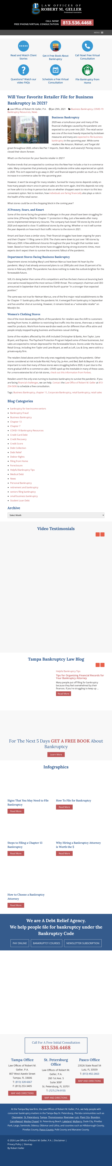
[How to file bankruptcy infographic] (76, 793)
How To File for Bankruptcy (73, 800)
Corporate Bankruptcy (59, 392)
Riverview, (69, 1117)
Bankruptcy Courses (46, 943)
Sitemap (28, 1144)
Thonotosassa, (55, 1117)
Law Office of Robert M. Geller (80, 382)
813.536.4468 (77, 22)
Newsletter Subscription (82, 943)
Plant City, (85, 1117)
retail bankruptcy (81, 392)
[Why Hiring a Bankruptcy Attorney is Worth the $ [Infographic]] (76, 836)
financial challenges (28, 382)
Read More (63, 693)
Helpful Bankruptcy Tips (22, 469)
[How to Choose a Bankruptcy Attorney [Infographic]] (31, 874)
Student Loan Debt (20, 500)
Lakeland (67, 1121)
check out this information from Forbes (70, 372)
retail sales (96, 392)
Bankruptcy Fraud (19, 412)
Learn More (56, 754)
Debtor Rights (17, 456)
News (34, 112)
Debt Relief (15, 452)
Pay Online (20, 943)
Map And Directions (22, 1093)
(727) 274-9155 (57, 1090)
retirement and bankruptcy (24, 487)
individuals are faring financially (65, 193)
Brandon (95, 1117)
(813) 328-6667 (23, 1082)
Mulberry (77, 1121)
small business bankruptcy (24, 496)
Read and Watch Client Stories (23, 57)
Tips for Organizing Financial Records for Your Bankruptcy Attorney (80, 677)
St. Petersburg (31, 1117)
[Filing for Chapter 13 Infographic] (28, 836)
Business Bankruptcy (82, 109)
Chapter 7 (15, 426)
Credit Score (16, 443)
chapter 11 (41, 392)
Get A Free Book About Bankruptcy (55, 57)
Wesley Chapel (31, 1121)
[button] (97, 32)
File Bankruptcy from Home (87, 81)
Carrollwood (16, 1121)
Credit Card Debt (19, 434)
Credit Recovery (18, 439)
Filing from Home (19, 461)
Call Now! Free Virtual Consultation (87, 57)
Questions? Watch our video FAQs (23, 81)
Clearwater (17, 1117)
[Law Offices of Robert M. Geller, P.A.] (56, 15)
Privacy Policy (14, 1144)
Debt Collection (18, 447)
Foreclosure (16, 465)
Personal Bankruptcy (21, 483)
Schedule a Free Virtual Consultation (55, 81)
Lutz (77, 1117)
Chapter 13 (16, 421)
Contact (57, 382)
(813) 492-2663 (91, 1073)
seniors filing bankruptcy (23, 491)
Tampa (43, 1117)
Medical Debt (17, 474)
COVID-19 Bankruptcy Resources (27, 430)
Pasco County (46, 1129)
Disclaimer (59, 1140)
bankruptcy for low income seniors (28, 408)
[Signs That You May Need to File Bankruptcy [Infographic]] (28, 793)
